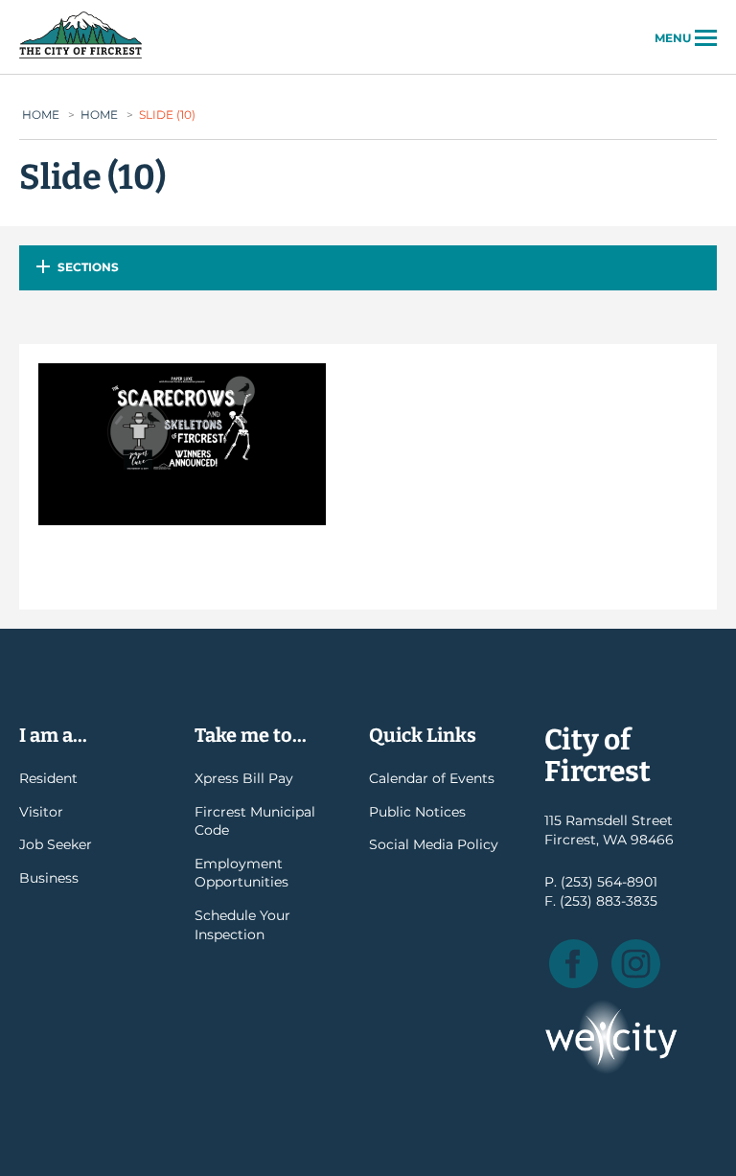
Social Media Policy (433, 844)
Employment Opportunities (241, 873)
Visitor (41, 811)
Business (49, 878)
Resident (48, 778)
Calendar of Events (431, 778)
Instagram (635, 963)
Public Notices (417, 811)
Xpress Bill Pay (244, 778)
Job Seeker (55, 844)
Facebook (573, 963)
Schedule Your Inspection (242, 925)
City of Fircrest (80, 57)
